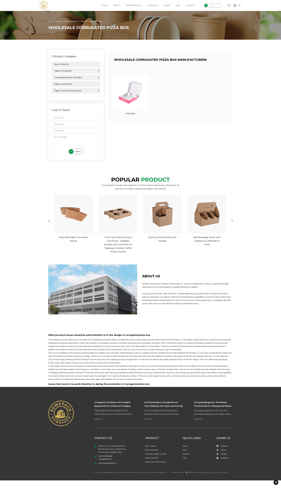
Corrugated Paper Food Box (74, 21)
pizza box (78, 353)
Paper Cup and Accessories (67, 90)
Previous (49, 221)
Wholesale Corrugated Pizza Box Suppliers (179, 287)
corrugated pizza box (137, 384)
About (116, 5)
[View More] (130, 92)
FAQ (178, 5)
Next (232, 221)
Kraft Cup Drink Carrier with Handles (162, 239)
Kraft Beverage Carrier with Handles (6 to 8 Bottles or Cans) (207, 241)
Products (153, 5)
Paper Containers (63, 71)
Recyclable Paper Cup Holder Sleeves (73, 239)
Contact (190, 5)
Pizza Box (130, 113)
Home (104, 5)
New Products (134, 5)
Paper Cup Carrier (63, 84)
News (167, 5)
